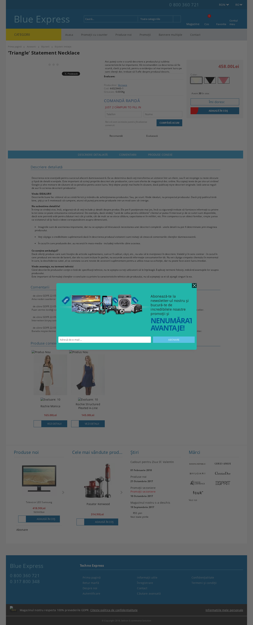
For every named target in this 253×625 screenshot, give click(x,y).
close (194, 285)
